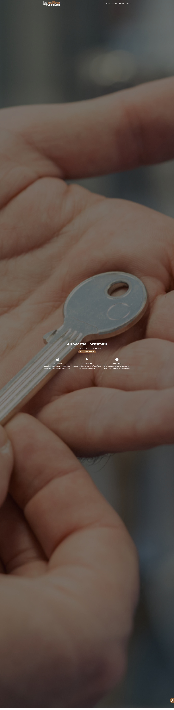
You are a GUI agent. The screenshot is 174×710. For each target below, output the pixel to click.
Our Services (114, 3)
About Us (121, 3)
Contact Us (127, 3)
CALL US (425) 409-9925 (87, 352)
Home (107, 3)
